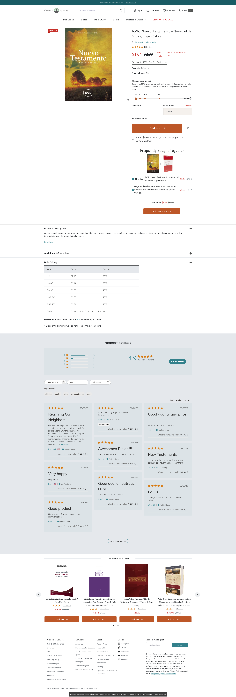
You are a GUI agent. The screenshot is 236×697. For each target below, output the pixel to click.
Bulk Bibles (68, 19)
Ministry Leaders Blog (84, 669)
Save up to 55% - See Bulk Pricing (147, 62)
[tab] (113, 625)
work (89, 394)
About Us (79, 644)
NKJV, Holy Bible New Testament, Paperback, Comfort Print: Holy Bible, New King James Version (156, 189)
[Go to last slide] (38, 594)
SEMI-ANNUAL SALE (163, 19)
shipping (48, 394)
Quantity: (136, 105)
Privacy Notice (102, 652)
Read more (65, 444)
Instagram (125, 643)
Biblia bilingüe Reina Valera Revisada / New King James (62, 601)
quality (57, 394)
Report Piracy (102, 644)
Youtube (124, 656)
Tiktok (123, 647)
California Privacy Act (105, 656)
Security (100, 666)
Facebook (125, 651)
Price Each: (168, 105)
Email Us (50, 648)
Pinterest (124, 659)
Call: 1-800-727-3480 (55, 644)
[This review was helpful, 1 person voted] (181, 434)
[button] (188, 128)
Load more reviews (118, 541)
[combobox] (102, 10)
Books (116, 19)
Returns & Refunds (54, 656)
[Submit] (121, 10)
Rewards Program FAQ (56, 679)
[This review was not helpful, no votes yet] (85, 454)
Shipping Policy (53, 660)
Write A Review (177, 361)
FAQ (49, 652)
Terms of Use (102, 648)
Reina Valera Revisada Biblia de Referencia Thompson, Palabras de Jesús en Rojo (136, 602)
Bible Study (100, 19)
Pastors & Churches (136, 19)
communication (77, 394)
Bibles (84, 19)
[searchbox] (52, 382)
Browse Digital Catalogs (85, 648)
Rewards (50, 675)
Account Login (53, 664)
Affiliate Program (82, 665)
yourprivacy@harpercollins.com (163, 673)
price (66, 394)
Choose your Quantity (142, 81)
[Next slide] (197, 594)
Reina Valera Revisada (145, 42)
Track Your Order (54, 667)
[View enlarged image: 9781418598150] (88, 64)
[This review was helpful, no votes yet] (81, 454)
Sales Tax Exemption (55, 671)
